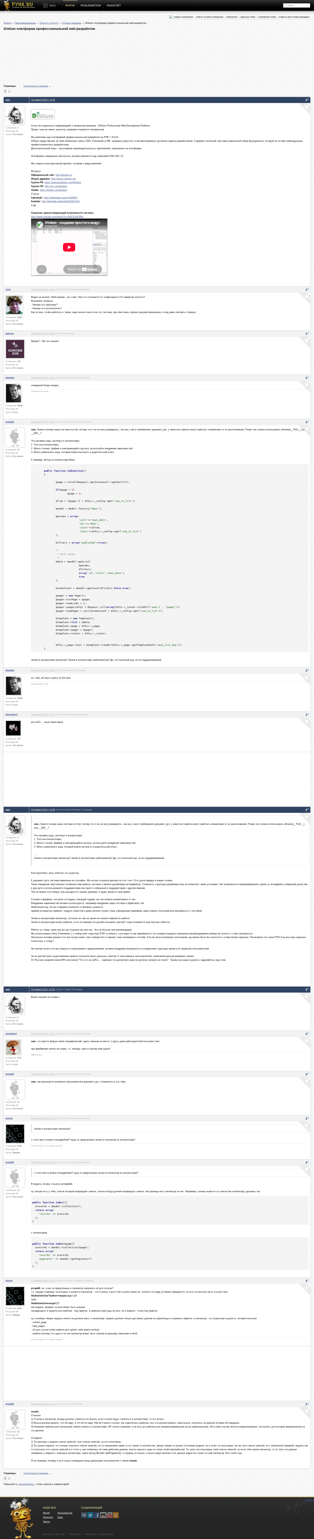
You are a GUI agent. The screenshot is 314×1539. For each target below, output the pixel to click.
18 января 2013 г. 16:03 (43, 333)
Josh (8, 289)
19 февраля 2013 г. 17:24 (44, 1118)
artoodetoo (11, 1033)
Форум (70, 5)
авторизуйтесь (27, 1484)
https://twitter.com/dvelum (53, 190)
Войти (52, 5)
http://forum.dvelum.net (63, 178)
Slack (60, 1517)
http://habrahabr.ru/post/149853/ (60, 197)
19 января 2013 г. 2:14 (42, 714)
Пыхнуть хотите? (49, 23)
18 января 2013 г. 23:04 (43, 670)
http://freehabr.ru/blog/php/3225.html (61, 201)
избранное (231, 17)
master (9, 1118)
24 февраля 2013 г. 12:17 (44, 1404)
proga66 (9, 422)
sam (7, 100)
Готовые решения (71, 23)
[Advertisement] (113, 57)
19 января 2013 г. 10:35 (43, 989)
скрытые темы (247, 17)
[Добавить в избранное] (304, 109)
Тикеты (46, 1521)
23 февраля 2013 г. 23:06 (44, 1162)
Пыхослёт (114, 5)
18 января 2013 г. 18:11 (43, 377)
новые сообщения (183, 17)
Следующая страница (36, 86)
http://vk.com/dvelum (56, 186)
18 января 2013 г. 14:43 (43, 100)
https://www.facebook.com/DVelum (63, 182)
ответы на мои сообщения (209, 17)
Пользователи (90, 5)
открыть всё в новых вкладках (294, 17)
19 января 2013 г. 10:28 (43, 809)
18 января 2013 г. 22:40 (43, 422)
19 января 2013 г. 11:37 (43, 1033)
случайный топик (267, 17)
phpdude (9, 377)
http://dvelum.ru (64, 175)
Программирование (25, 23)
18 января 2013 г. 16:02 (43, 289)
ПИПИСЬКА (294, 1507)
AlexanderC (11, 714)
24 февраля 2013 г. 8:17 (43, 1280)
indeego (9, 333)
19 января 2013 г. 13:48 (43, 1074)
